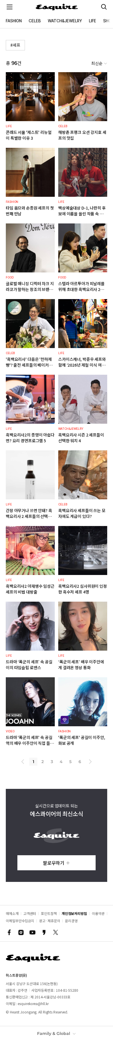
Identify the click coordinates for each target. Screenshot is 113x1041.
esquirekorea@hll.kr (33, 1003)
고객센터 (29, 913)
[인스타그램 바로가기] (20, 932)
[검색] (104, 6)
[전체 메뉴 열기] (9, 6)
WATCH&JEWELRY (65, 21)
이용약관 (98, 913)
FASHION (14, 21)
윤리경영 (71, 920)
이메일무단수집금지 (20, 920)
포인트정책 (49, 913)
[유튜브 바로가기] (32, 932)
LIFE (92, 21)
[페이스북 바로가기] (9, 932)
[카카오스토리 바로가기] (44, 932)
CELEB (35, 21)
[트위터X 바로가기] (55, 932)
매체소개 (12, 913)
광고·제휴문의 (49, 920)
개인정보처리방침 (74, 913)
